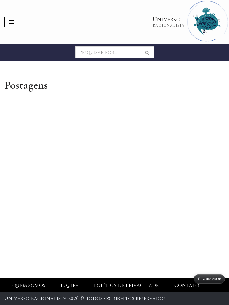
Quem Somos (28, 285)
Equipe (69, 285)
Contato (186, 285)
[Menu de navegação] (11, 22)
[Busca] (147, 52)
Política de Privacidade (126, 285)
